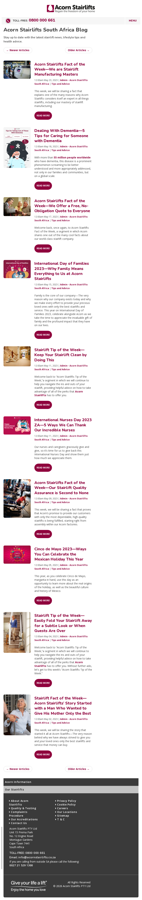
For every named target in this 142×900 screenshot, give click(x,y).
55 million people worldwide (72, 157)
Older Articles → (78, 50)
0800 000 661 (42, 20)
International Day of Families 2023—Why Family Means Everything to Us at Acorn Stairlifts (61, 271)
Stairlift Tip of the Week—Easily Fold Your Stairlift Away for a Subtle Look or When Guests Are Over (63, 623)
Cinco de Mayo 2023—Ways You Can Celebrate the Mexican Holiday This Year (60, 554)
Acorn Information (18, 782)
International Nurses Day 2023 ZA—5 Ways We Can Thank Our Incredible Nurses (63, 425)
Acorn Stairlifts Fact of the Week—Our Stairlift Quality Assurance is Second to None (61, 487)
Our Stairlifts (14, 789)
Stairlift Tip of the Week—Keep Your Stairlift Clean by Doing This (60, 355)
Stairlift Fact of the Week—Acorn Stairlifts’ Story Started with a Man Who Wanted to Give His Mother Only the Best (63, 706)
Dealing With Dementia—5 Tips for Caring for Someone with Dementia (61, 135)
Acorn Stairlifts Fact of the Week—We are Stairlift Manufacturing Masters (59, 69)
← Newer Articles (17, 50)
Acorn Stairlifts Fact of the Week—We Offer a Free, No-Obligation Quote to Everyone (62, 206)
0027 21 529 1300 (21, 865)
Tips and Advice (60, 83)
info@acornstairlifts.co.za (37, 857)
